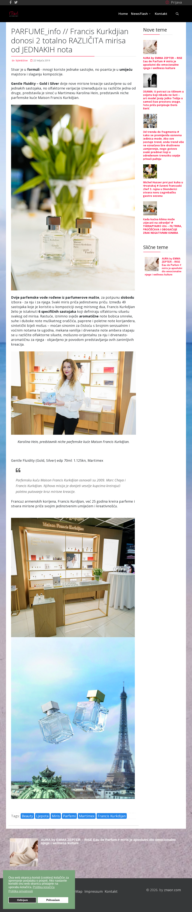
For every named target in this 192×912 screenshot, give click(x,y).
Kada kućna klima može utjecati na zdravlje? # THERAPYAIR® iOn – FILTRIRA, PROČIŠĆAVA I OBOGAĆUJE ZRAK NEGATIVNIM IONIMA (162, 226)
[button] (173, 2)
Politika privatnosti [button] (20, 891)
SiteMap (75, 891)
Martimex (86, 816)
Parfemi (69, 816)
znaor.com (172, 890)
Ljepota (42, 816)
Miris (56, 816)
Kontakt (161, 13)
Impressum (93, 891)
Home (123, 13)
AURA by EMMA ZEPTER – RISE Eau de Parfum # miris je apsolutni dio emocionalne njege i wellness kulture (162, 63)
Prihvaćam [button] (53, 899)
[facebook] (11, 2)
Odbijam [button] (22, 899)
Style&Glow (22, 60)
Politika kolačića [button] (44, 887)
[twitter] (16, 2)
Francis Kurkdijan (112, 816)
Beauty (27, 816)
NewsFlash (139, 13)
